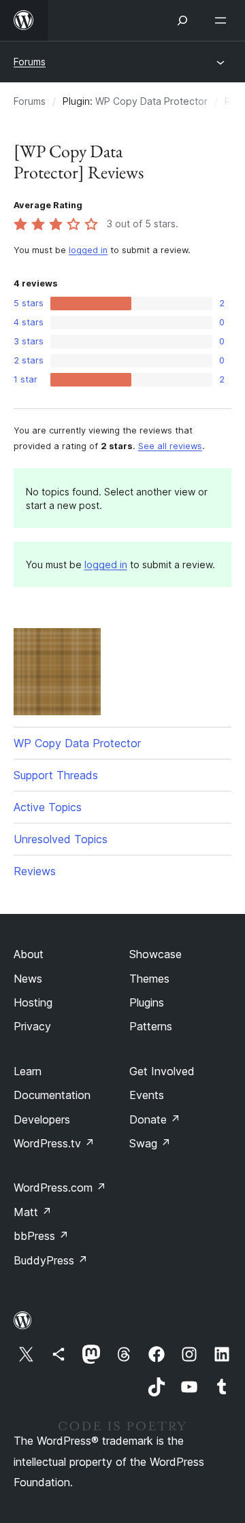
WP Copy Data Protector (151, 101)
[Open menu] (223, 20)
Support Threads (56, 775)
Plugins (146, 1002)
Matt (33, 1212)
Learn (28, 1071)
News (28, 978)
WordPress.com (60, 1187)
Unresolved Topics (61, 839)
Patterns (150, 1026)
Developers (42, 1119)
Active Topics (48, 807)
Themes (149, 978)
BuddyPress (51, 1260)
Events (146, 1095)
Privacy (32, 1026)
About (29, 954)
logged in (88, 250)
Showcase (155, 954)
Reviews (35, 871)
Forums (30, 61)
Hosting (33, 1002)
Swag (150, 1143)
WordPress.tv (54, 1143)
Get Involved (162, 1071)
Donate (154, 1119)
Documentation (52, 1095)
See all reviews (170, 446)
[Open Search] (182, 20)
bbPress (41, 1236)
